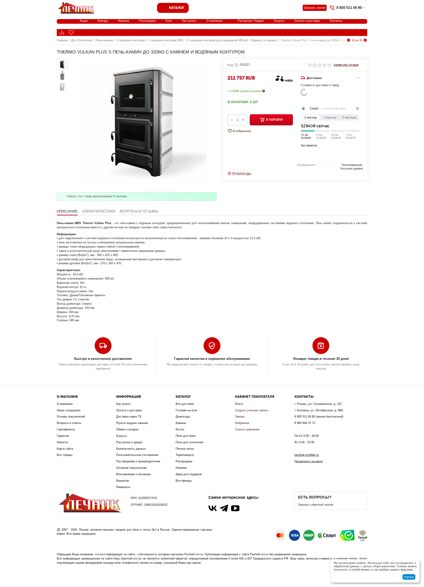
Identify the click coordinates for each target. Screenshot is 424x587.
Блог (169, 20)
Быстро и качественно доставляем (103, 358)
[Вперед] (365, 40)
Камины (181, 423)
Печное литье (185, 448)
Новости (62, 442)
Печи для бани (185, 435)
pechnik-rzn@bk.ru (306, 455)
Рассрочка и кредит (129, 442)
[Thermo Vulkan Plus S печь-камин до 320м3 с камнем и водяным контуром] (143, 122)
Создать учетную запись (251, 410)
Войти (239, 404)
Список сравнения (247, 429)
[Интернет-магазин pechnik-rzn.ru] (77, 7)
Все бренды (184, 480)
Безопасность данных (131, 448)
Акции (84, 20)
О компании (214, 20)
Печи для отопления (189, 442)
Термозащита (185, 455)
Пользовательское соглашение (137, 455)
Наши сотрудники (68, 410)
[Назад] (349, 40)
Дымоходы (183, 416)
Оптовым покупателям (131, 467)
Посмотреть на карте (308, 461)
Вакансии (122, 480)
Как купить (189, 20)
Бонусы (279, 20)
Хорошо (409, 577)
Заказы (240, 416)
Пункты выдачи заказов (132, 423)
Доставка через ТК (128, 416)
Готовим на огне (186, 410)
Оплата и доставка (307, 20)
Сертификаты (66, 429)
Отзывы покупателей (71, 416)
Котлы (180, 429)
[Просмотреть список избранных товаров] (71, 32)
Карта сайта (65, 448)
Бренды (103, 20)
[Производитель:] (284, 78)
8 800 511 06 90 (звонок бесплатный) (318, 416)
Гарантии (63, 435)
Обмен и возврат (127, 429)
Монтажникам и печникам (133, 474)
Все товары (64, 455)
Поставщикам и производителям (138, 461)
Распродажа (147, 20)
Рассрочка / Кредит (251, 20)
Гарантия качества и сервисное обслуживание (212, 358)
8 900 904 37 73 (304, 423)
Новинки (123, 20)
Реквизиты (123, 487)
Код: (231, 65)
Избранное (242, 423)
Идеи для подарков (189, 474)
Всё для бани (185, 404)
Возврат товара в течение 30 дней (321, 358)
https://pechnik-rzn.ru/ (128, 558)
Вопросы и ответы (69, 423)
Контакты (336, 20)
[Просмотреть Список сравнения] (62, 32)
